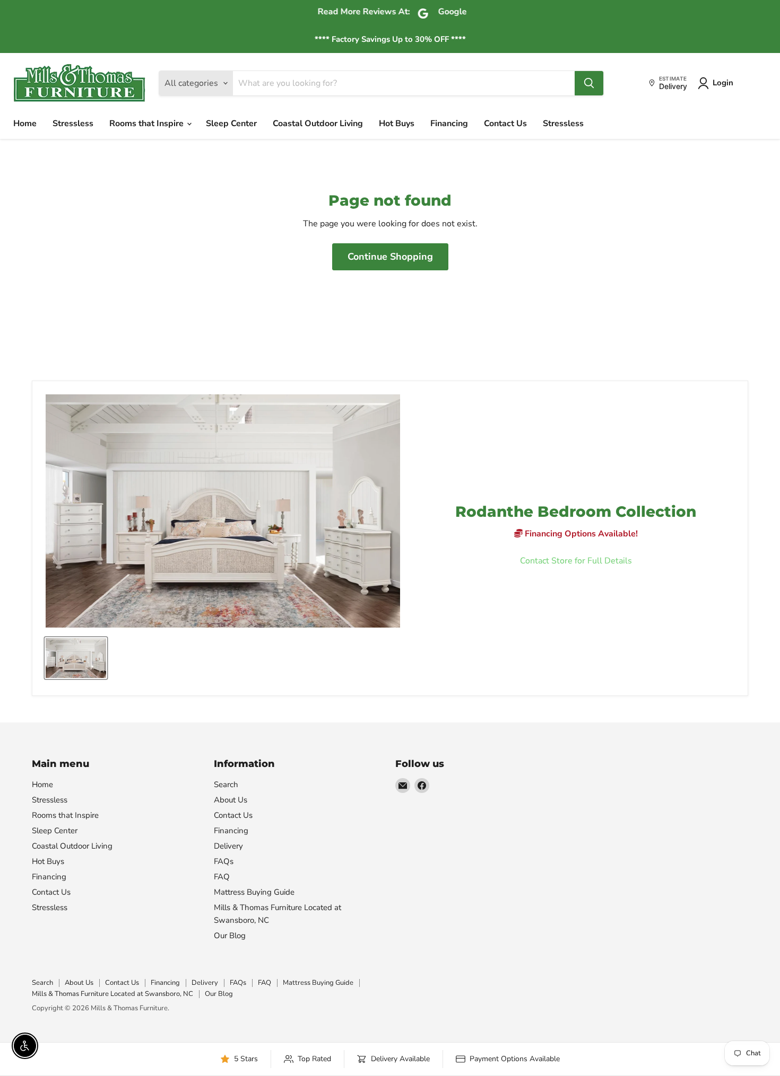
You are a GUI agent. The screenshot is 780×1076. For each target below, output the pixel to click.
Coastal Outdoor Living (318, 123)
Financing (449, 123)
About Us (230, 800)
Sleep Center (231, 123)
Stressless (73, 123)
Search (226, 784)
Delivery (228, 846)
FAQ (222, 876)
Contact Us (505, 123)
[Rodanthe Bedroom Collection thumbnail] (76, 658)
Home (25, 123)
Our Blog (230, 935)
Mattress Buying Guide (254, 892)
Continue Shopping (390, 256)
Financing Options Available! (580, 534)
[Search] (589, 83)
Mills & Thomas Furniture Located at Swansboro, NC (112, 994)
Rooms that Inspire (147, 123)
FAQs (223, 861)
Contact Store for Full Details (576, 561)
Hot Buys (396, 123)
